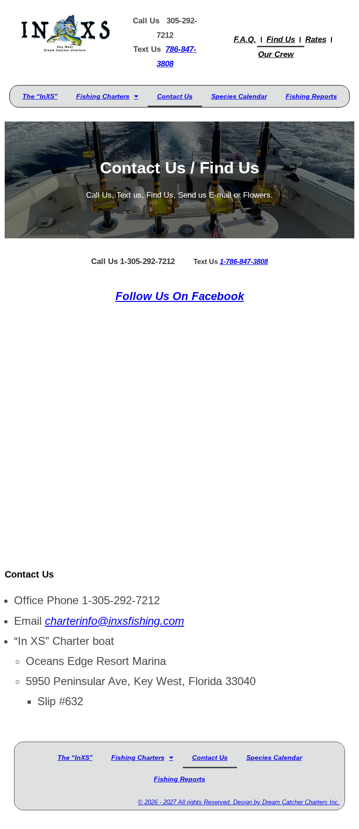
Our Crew (276, 54)
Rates (315, 39)
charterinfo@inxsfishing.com (114, 621)
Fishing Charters (102, 96)
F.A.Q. (245, 39)
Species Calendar (239, 96)
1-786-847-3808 (244, 261)
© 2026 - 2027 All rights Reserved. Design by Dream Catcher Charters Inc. (239, 802)
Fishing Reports (311, 96)
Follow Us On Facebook (179, 296)
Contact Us (175, 96)
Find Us (280, 39)
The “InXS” (39, 96)
